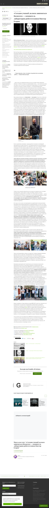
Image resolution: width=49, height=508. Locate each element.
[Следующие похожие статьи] (46, 396)
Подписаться (37, 373)
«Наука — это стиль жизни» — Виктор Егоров (33, 343)
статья (38, 57)
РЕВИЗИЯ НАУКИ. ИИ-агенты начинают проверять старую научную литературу (6, 54)
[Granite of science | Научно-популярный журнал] (42, 4)
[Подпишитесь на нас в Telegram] (44, 0)
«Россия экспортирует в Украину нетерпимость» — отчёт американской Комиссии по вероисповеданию (6, 85)
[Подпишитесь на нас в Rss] (47, 0)
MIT (26, 307)
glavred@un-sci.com (28, 334)
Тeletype (27, 331)
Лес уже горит (35, 500)
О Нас (34, 485)
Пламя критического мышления (5, 50)
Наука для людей (8, 7)
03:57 (46, 455)
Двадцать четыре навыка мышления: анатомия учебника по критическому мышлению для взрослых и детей (6, 46)
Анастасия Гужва (17, 36)
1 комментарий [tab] (18, 450)
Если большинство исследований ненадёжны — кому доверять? (42, 402)
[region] (12, 501)
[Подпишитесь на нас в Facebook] (42, 0)
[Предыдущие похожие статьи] (43, 396)
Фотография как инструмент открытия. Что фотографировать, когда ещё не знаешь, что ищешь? (6, 40)
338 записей (25, 386)
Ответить (20, 458)
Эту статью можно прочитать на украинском (23, 49)
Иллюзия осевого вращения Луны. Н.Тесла (6, 71)
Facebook (26, 330)
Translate (9, 19)
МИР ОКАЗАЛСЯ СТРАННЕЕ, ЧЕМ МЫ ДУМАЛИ (6, 74)
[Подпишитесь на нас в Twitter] (46, 0)
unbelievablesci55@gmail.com (29, 333)
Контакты (34, 484)
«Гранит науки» (35, 326)
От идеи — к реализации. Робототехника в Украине (34, 350)
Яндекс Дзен (24, 328)
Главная (3, 7)
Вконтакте (31, 330)
